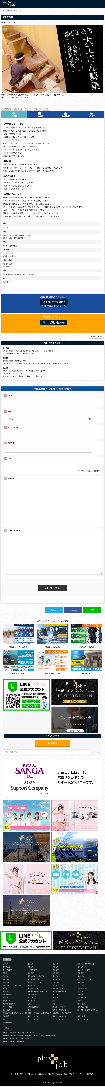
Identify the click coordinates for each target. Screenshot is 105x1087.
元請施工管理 (66, 1013)
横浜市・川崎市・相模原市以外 (44, 1035)
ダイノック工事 (57, 988)
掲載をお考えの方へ (17, 1074)
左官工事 (55, 973)
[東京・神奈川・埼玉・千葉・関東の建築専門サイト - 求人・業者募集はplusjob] (9, 4)
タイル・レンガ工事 (34, 982)
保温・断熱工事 (33, 988)
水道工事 (55, 994)
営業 (4, 1019)
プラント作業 (7, 1007)
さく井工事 (31, 1001)
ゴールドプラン (57, 1019)
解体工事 (55, 970)
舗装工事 (6, 998)
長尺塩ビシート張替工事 (36, 976)
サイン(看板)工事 (33, 979)
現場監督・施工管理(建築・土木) (88, 1010)
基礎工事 (55, 964)
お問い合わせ (55, 322)
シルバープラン (82, 1019)
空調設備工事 (82, 988)
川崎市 (20, 1035)
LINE (92, 610)
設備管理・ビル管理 (59, 991)
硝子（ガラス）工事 (84, 979)
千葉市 (12, 1042)
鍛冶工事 (80, 967)
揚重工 (54, 1001)
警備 (29, 1010)
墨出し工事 (6, 1010)
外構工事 (6, 982)
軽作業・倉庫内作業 (59, 1010)
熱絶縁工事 (6, 1001)
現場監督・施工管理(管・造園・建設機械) (17, 1013)
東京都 (5, 1032)
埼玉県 (5, 1038)
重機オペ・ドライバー (60, 1007)
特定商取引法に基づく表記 (57, 1074)
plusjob (47, 1083)
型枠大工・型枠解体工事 (85, 964)
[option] (52, 59)
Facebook (73, 610)
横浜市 (13, 1035)
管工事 (5, 973)
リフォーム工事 (57, 985)
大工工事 (80, 985)
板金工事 (6, 979)
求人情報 (13, 116)
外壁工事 (31, 973)
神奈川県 (6, 1035)
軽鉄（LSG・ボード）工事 (12, 985)
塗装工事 (80, 973)
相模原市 (28, 1035)
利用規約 (90, 1074)
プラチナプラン (33, 1019)
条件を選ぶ (52, 743)
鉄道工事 (31, 998)
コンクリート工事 (83, 970)
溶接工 (30, 1004)
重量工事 (80, 994)
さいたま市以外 (25, 1038)
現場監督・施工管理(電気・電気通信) (46, 1013)
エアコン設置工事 (9, 1004)
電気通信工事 (7, 994)
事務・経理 (81, 1016)
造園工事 (55, 982)
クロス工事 (31, 985)
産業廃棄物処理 (33, 1007)
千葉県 (5, 1042)
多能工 (79, 1001)
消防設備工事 (32, 994)
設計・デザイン (33, 1016)
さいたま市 (13, 1038)
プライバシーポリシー (77, 1074)
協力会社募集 (65, 116)
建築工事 (31, 964)
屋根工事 (55, 976)
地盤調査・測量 (82, 1007)
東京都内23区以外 (28, 1032)
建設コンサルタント (59, 1016)
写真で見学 (91, 116)
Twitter (54, 610)
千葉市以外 (20, 1042)
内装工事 (80, 982)
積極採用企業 (7, 1022)
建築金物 (80, 976)
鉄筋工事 (31, 967)
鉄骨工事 (55, 967)
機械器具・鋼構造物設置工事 (38, 991)
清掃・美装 (81, 1004)
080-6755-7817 (55, 302)
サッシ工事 (56, 979)
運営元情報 (42, 1074)
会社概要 (39, 116)
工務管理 (6, 1016)
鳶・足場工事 (7, 970)
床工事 (5, 988)
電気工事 (80, 991)
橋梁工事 (55, 998)
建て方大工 (6, 967)
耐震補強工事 (82, 998)
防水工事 (6, 976)
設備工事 (6, 991)
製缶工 (54, 1004)
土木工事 (6, 964)
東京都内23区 (14, 1032)
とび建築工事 (32, 970)
